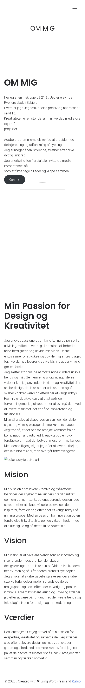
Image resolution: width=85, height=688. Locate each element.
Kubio (76, 681)
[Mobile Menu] (75, 8)
